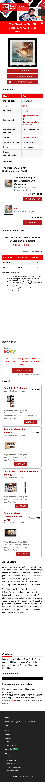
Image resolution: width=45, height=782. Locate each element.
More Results (20, 370)
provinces (9, 753)
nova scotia (11, 764)
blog (6, 725)
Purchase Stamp (24, 76)
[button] (37, 262)
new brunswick (12, 771)
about (7, 729)
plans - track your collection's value (20, 721)
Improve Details (24, 82)
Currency (25, 251)
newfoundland (12, 760)
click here (13, 700)
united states (11, 745)
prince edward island (14, 767)
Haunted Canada (30, 137)
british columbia (12, 757)
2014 (24, 105)
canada (9, 741)
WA (16, 208)
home (7, 717)
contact (8, 733)
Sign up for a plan (21, 244)
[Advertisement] (22, 315)
